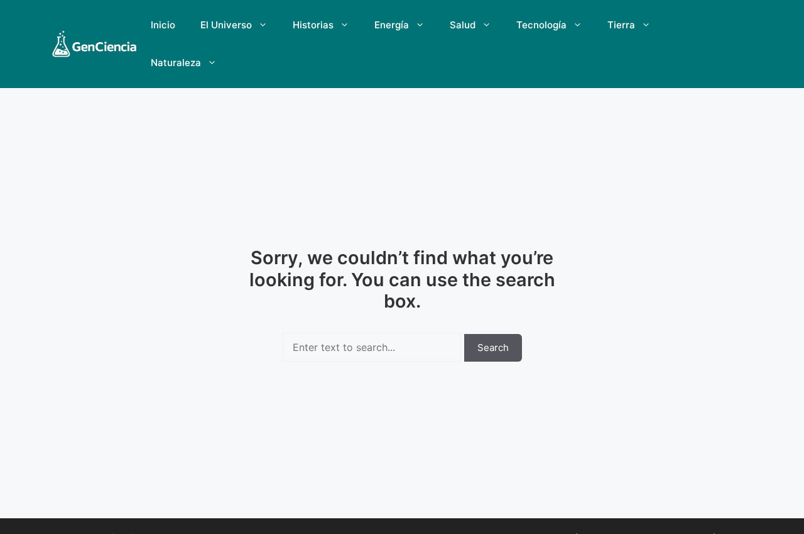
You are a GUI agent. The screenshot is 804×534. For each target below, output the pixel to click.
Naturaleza (176, 63)
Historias (313, 25)
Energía (391, 25)
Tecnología (541, 25)
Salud (462, 25)
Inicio (163, 25)
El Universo (226, 25)
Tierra (621, 25)
